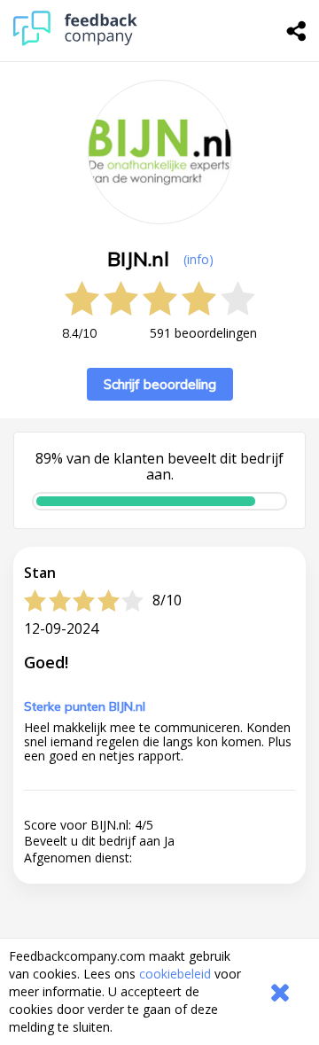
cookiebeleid (175, 973)
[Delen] (296, 31)
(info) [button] (198, 259)
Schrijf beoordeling (160, 384)
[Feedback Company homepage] (75, 41)
